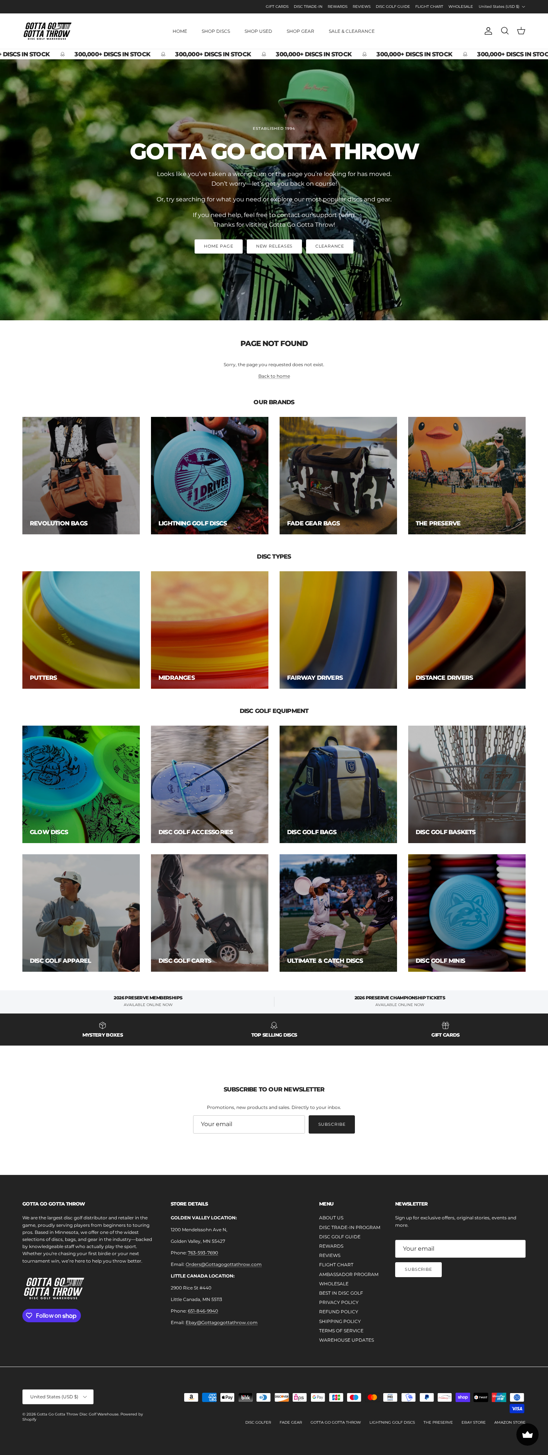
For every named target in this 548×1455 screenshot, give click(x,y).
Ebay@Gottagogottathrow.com (222, 1322)
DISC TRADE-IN (308, 6)
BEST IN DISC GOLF (341, 1293)
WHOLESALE (460, 6)
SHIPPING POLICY (340, 1321)
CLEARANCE (329, 246)
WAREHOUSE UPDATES (346, 1340)
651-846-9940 (203, 1311)
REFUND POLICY (338, 1311)
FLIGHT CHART (429, 6)
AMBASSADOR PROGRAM (348, 1274)
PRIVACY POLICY (339, 1302)
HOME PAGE (218, 246)
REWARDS (337, 6)
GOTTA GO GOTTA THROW (336, 1422)
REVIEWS (362, 6)
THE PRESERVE (438, 1422)
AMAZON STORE (510, 1422)
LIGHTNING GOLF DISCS (392, 1422)
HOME (180, 31)
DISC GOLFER (258, 1422)
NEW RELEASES (274, 246)
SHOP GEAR (300, 31)
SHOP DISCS (216, 31)
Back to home (274, 376)
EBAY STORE (474, 1422)
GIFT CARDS (277, 6)
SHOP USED (258, 31)
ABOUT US (331, 1217)
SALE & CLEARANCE (352, 31)
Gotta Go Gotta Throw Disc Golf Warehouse (78, 1414)
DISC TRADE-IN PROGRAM (349, 1227)
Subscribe (332, 1124)
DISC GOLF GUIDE (393, 6)
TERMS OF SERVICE (341, 1330)
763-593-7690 (203, 1253)
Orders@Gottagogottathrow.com (224, 1264)
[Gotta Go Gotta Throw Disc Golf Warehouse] (47, 31)
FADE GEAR (291, 1422)
